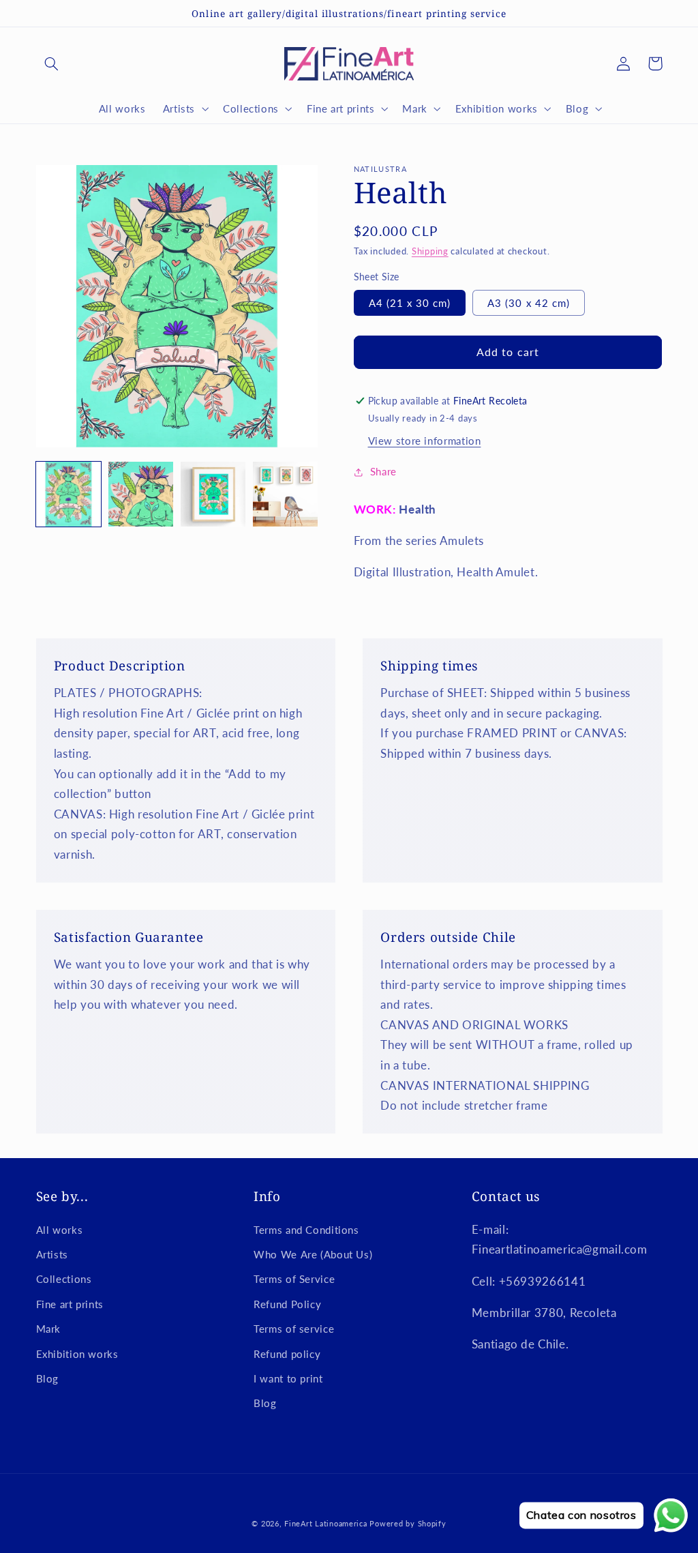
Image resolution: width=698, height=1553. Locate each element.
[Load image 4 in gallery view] (285, 494)
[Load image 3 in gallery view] (213, 494)
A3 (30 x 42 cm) (528, 303)
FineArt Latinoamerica (325, 1524)
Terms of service (294, 1328)
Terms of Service (294, 1279)
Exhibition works (77, 1354)
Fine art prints (70, 1304)
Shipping (430, 251)
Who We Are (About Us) (313, 1254)
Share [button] (383, 471)
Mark (48, 1328)
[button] (51, 63)
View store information (424, 440)
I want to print (288, 1378)
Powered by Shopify (407, 1524)
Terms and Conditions (306, 1230)
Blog (47, 1378)
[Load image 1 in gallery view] (69, 494)
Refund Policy (287, 1304)
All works (59, 1230)
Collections (64, 1279)
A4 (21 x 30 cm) (410, 303)
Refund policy (287, 1354)
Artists (52, 1254)
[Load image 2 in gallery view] (141, 494)
